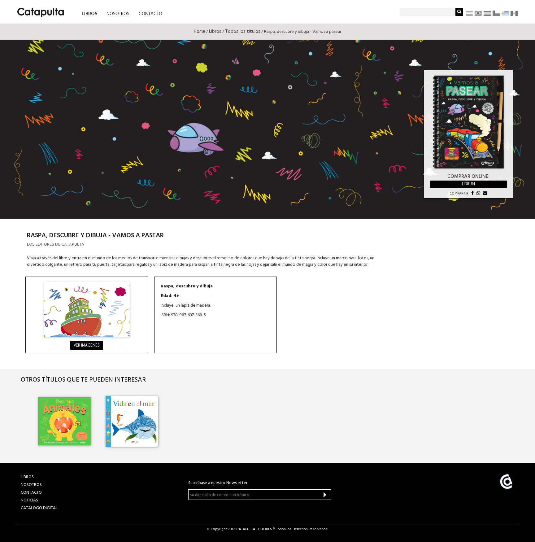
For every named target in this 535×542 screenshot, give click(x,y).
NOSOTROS (118, 14)
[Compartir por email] (484, 193)
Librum (468, 183)
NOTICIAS (29, 500)
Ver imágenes (87, 345)
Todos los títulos (242, 31)
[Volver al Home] (38, 10)
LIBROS (89, 13)
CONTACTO (150, 14)
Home (199, 31)
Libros (215, 31)
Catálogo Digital (39, 508)
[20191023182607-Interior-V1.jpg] (87, 309)
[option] (65, 421)
